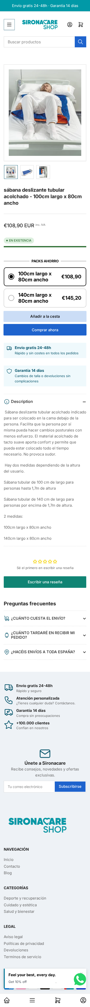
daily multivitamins (42, 982)
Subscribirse (70, 786)
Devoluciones (16, 950)
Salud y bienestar (19, 911)
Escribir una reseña (45, 582)
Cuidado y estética (20, 905)
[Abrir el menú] (9, 24)
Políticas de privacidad (24, 943)
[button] (45, 277)
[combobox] (45, 41)
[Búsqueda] (80, 42)
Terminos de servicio (22, 956)
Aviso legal (13, 936)
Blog (8, 872)
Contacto (12, 866)
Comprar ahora (45, 329)
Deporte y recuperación (25, 898)
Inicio (9, 859)
